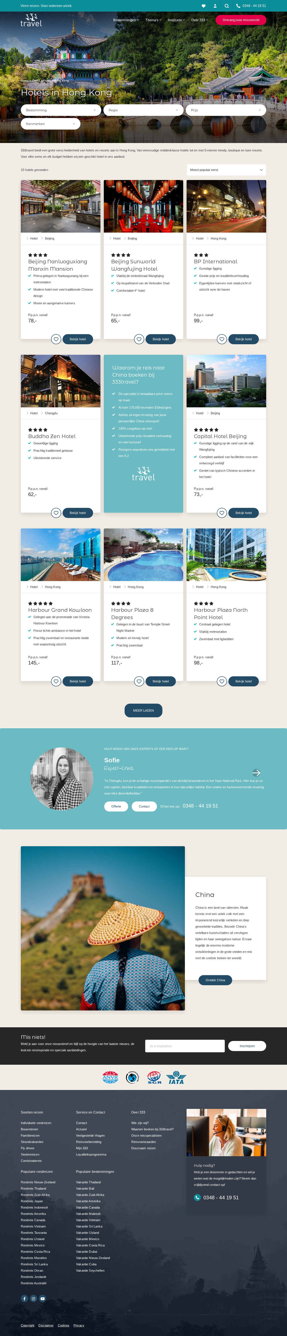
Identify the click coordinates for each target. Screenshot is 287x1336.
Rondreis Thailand (33, 1188)
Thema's (151, 20)
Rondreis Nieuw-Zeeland (38, 1182)
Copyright (27, 1325)
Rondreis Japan (32, 1201)
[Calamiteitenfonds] (133, 1077)
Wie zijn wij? (140, 1123)
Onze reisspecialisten (146, 1135)
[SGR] (155, 1077)
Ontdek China (215, 980)
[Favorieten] (203, 6)
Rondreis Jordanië (33, 1277)
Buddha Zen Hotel (51, 436)
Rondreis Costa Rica (35, 1251)
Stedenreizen (30, 1154)
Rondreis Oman (32, 1270)
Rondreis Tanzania (34, 1232)
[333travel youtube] (42, 1298)
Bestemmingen (124, 20)
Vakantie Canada (88, 1207)
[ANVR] (111, 1077)
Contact (144, 806)
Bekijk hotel (78, 339)
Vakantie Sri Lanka (89, 1226)
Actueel (81, 1129)
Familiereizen (30, 1135)
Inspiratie (175, 20)
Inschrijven (247, 1046)
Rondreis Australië (33, 1283)
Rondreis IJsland (32, 1239)
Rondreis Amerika (33, 1214)
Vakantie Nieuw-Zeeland (93, 1258)
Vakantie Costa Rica (90, 1245)
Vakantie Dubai (86, 1251)
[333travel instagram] (33, 1298)
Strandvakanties (32, 1142)
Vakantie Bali (85, 1188)
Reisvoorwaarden (143, 1142)
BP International (215, 261)
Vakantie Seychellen (90, 1270)
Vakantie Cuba (86, 1264)
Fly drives (28, 1148)
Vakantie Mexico (87, 1239)
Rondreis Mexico (33, 1245)
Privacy (79, 1325)
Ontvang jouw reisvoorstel (241, 20)
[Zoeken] (227, 6)
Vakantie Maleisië (88, 1214)
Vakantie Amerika (88, 1201)
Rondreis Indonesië (34, 1207)
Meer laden (143, 710)
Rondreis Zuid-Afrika (35, 1195)
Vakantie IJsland (87, 1232)
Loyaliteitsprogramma (91, 1154)
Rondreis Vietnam (33, 1226)
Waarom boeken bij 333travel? (152, 1129)
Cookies (63, 1325)
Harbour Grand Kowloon (60, 610)
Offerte (116, 806)
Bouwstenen (29, 1129)
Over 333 (198, 20)
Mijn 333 (82, 1148)
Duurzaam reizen (143, 1148)
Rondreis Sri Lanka (34, 1264)
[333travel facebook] (24, 1298)
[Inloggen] (215, 6)
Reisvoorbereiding (88, 1142)
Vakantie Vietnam (88, 1220)
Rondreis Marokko (34, 1258)
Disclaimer (46, 1325)
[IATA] (176, 1077)
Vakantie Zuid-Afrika (90, 1195)
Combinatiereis (31, 1161)
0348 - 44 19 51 (200, 806)
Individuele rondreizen (36, 1123)
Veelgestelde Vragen (90, 1135)
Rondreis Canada (33, 1220)
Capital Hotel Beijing (220, 436)
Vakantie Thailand (88, 1182)
